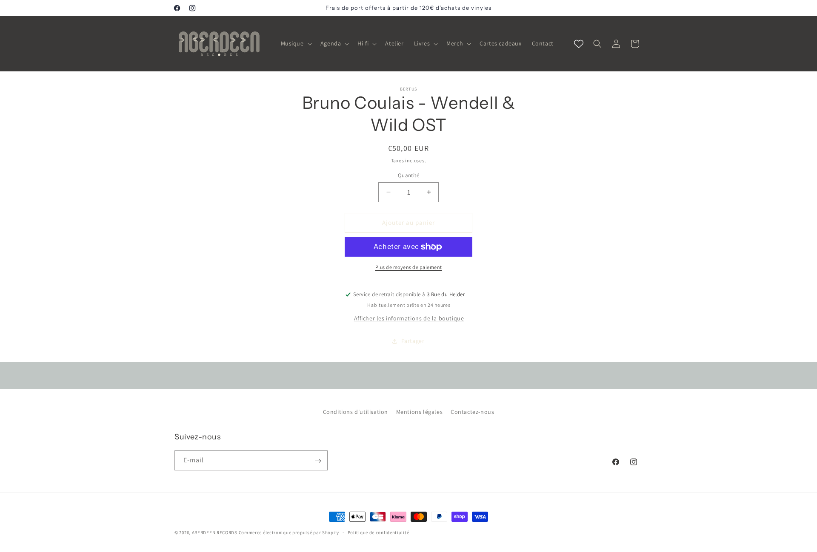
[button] (295, 43)
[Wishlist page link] (578, 43)
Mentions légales (419, 412)
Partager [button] (413, 341)
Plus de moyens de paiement (408, 267)
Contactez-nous (472, 412)
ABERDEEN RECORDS (214, 532)
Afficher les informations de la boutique (409, 318)
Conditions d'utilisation (355, 412)
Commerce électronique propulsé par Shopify (289, 532)
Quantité (408, 175)
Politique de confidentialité (378, 532)
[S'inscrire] (318, 461)
